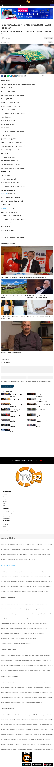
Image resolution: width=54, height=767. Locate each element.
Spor (4, 505)
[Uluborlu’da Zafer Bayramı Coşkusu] (31, 420)
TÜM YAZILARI (48, 38)
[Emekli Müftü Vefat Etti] (31, 410)
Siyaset (4, 496)
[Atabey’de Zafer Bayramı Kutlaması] (5, 420)
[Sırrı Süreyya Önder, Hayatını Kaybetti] (27, 336)
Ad (2, 375)
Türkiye (4, 499)
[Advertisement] (27, 444)
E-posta (30, 375)
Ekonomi (5, 501)
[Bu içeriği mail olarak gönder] (13, 76)
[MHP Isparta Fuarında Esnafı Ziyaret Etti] (5, 405)
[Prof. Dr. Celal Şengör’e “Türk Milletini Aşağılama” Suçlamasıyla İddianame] (40, 286)
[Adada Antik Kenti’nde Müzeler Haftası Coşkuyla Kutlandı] (14, 286)
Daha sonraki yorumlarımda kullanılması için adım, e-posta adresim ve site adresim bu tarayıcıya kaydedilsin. (26, 381)
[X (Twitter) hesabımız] (36, 460)
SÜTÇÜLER (4, 194)
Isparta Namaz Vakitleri (8, 513)
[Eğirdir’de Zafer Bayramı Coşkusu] (5, 425)
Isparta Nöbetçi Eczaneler (9, 516)
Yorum (3, 365)
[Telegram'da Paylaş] (10, 76)
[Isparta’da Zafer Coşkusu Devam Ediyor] (31, 395)
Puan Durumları (6, 518)
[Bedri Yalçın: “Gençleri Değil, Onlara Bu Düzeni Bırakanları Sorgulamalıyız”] (27, 260)
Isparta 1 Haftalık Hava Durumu (10, 511)
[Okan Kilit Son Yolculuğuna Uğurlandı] (5, 395)
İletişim (4, 528)
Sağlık (4, 503)
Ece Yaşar (7, 38)
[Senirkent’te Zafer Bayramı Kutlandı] (31, 425)
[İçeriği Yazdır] (16, 76)
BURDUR (4, 208)
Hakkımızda (5, 524)
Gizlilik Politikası (6, 531)
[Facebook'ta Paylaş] (2, 76)
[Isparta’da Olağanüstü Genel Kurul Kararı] (5, 410)
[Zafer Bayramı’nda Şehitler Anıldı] (5, 430)
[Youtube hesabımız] (41, 460)
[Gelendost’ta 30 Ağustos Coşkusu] (5, 415)
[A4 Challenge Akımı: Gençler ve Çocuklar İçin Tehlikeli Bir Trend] (14, 307)
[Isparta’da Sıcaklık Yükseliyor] (5, 400)
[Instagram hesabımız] (38, 460)
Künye (4, 526)
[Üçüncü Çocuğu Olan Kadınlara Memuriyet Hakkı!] (40, 307)
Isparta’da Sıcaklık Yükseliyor (10, 5)
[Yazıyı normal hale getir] (25, 76)
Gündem (50, 42)
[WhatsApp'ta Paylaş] (8, 76)
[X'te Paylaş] (5, 76)
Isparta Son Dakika (8, 565)
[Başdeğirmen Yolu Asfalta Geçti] (31, 415)
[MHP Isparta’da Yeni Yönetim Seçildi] (31, 405)
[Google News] (50, 76)
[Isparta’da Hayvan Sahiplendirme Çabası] (31, 400)
